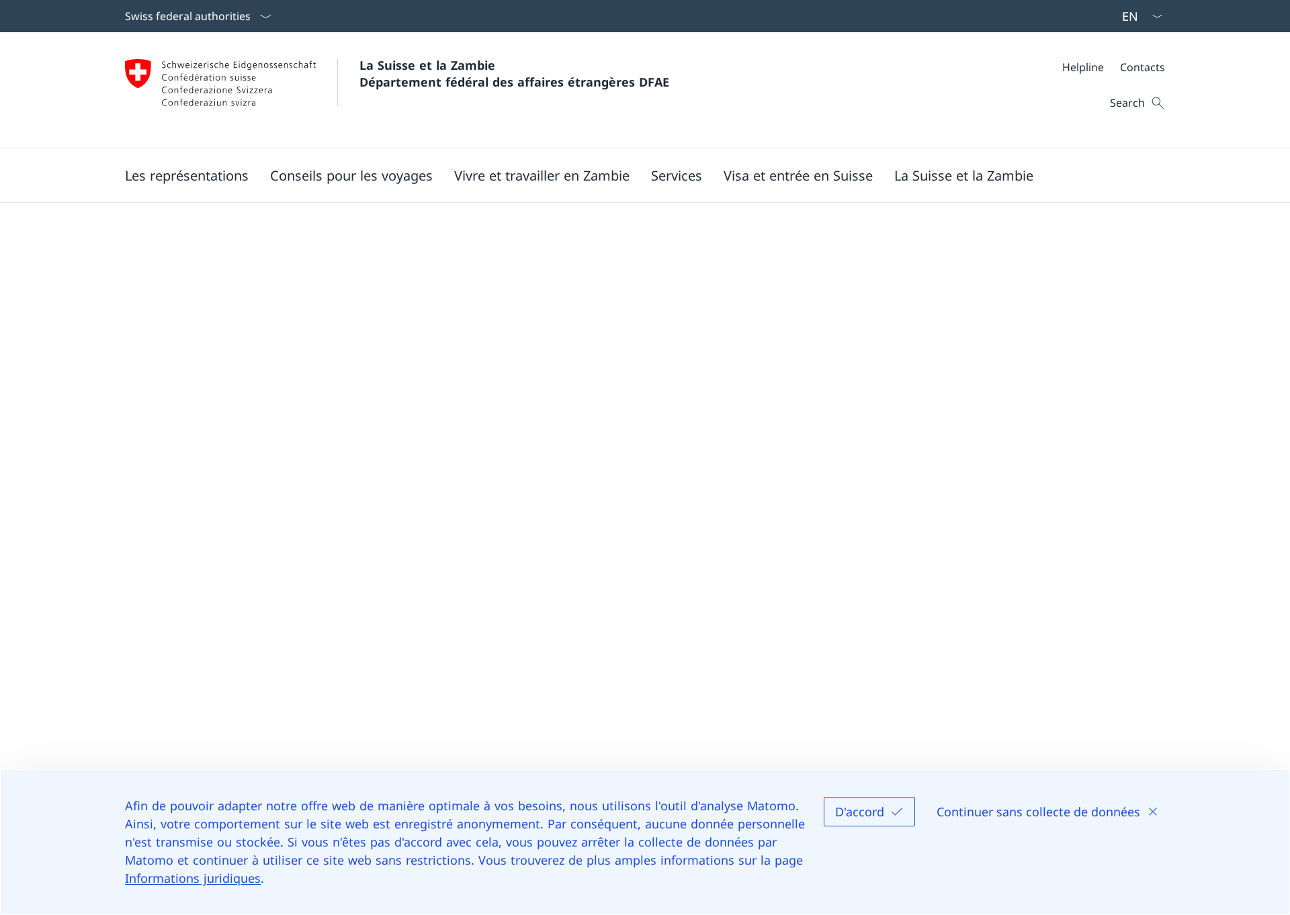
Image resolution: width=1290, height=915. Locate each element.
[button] (186, 175)
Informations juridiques (193, 878)
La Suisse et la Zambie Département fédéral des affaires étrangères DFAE (514, 73)
